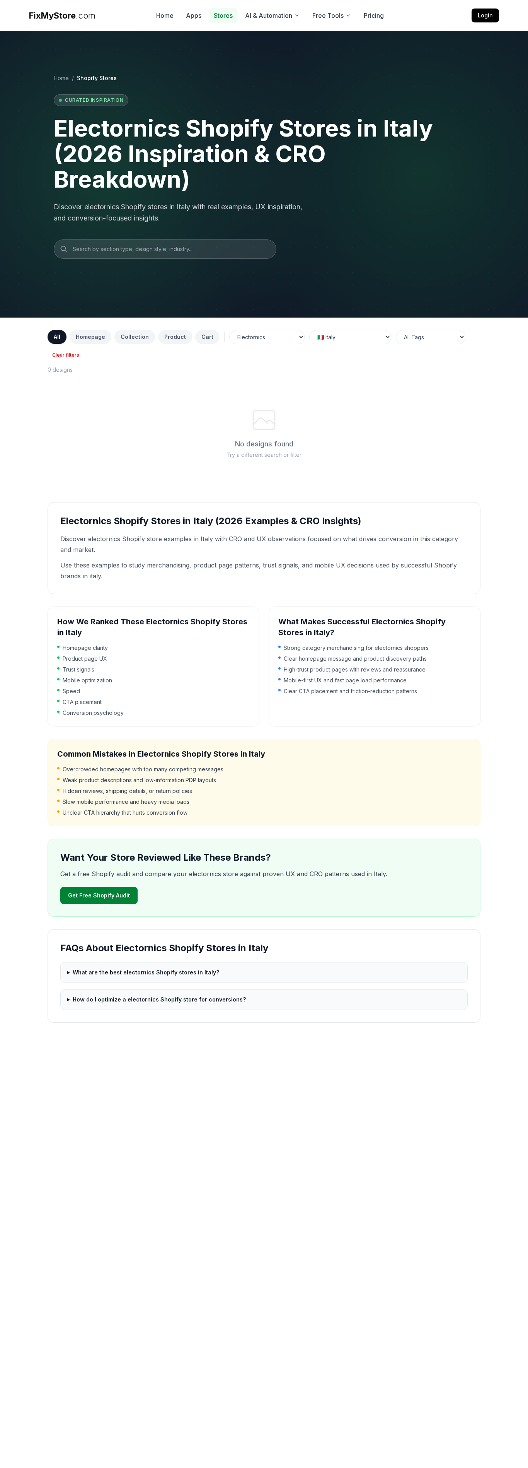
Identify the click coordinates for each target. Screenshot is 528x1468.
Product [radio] (175, 336)
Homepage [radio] (90, 336)
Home (165, 15)
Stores (223, 15)
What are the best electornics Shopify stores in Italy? (146, 972)
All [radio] (57, 336)
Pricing (374, 15)
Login (485, 15)
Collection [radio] (135, 336)
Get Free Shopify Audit (99, 895)
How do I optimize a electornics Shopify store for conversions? (159, 999)
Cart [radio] (207, 336)
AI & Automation (268, 15)
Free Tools (328, 15)
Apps (193, 15)
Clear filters (65, 355)
